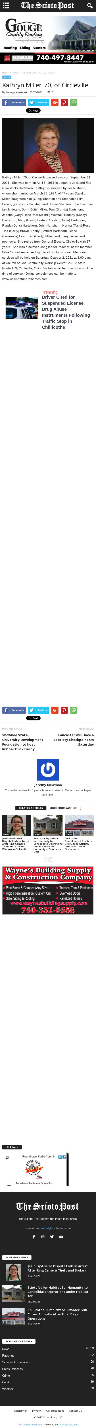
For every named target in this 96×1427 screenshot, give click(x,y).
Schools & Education (15, 1362)
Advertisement (55, 1410)
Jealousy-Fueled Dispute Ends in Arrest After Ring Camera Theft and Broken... (58, 1268)
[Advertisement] (48, 388)
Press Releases (12, 1369)
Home (5, 72)
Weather (7, 1389)
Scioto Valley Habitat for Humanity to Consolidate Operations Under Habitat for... (58, 1291)
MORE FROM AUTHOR (63, 808)
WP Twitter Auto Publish (31, 1424)
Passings (8, 1355)
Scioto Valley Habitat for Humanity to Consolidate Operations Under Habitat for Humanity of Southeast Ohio (48, 845)
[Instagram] (43, 1237)
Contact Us (75, 1410)
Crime (6, 1375)
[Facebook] (34, 1237)
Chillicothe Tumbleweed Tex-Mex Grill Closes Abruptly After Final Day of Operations (78, 844)
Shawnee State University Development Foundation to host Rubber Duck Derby (22, 742)
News (15, 72)
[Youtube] (62, 1237)
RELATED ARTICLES (31, 808)
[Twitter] (53, 1237)
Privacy (36, 1410)
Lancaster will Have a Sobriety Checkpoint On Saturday (73, 739)
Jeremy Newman (16, 92)
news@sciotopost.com (56, 1228)
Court (5, 1382)
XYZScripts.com (68, 1424)
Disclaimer (20, 1410)
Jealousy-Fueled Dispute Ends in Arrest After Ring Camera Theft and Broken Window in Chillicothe (15, 844)
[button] (89, 6)
